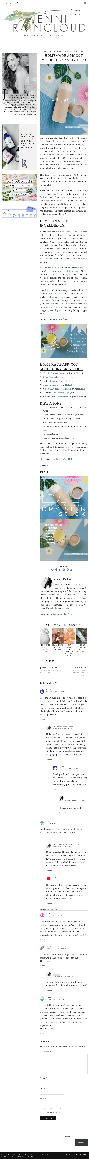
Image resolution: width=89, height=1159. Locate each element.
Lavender (70, 303)
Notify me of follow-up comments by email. (55, 1109)
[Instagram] (2, 3)
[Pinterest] (6, 3)
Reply (44, 719)
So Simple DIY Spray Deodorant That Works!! (78, 671)
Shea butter (46, 267)
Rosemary (54, 296)
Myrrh (58, 310)
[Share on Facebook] (49, 661)
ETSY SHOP (30, 1156)
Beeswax (44, 281)
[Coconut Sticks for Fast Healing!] (81, 636)
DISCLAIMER (8, 1156)
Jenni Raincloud (15, 1154)
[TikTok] (60, 569)
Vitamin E (57, 274)
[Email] (17, 3)
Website (44, 1098)
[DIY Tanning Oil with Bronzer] (58, 636)
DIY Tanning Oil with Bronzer (57, 647)
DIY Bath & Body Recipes (72, 51)
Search (67, 1136)
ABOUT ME (29, 1154)
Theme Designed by (76, 1154)
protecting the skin (75, 281)
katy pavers (55, 908)
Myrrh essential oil (60, 392)
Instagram (57, 613)
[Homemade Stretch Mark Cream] (46, 636)
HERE (79, 372)
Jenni (55, 973)
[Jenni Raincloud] (44, 20)
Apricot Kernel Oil (60, 372)
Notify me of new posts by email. (52, 1112)
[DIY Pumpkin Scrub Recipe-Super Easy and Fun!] (69, 636)
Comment (45, 1051)
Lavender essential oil (60, 388)
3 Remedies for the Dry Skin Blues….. (51, 670)
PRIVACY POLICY (42, 1154)
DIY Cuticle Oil (60, 319)
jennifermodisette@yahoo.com (66, 726)
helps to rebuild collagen (66, 271)
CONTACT (19, 1156)
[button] (86, 3)
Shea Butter (53, 376)
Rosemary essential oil (61, 396)
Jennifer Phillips (52, 51)
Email (43, 1088)
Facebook (68, 613)
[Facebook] (10, 3)
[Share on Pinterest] (52, 661)
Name (43, 1078)
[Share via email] (46, 661)
